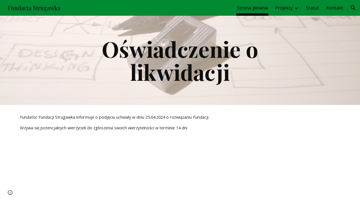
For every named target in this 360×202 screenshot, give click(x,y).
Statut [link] (312, 8)
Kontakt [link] (334, 8)
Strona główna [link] (252, 8)
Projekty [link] (284, 8)
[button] (353, 8)
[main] (180, 60)
